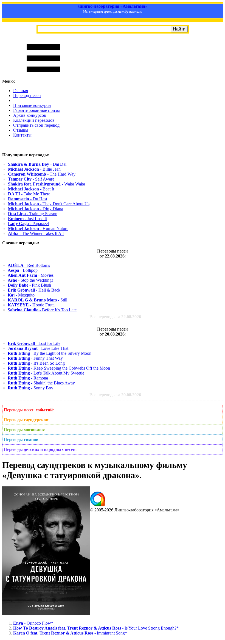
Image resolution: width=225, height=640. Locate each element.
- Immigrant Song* (70, 633)
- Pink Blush (29, 285)
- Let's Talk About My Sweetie (46, 373)
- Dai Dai (37, 164)
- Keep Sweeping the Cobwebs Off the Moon (59, 368)
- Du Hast (27, 198)
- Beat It (31, 189)
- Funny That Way (35, 358)
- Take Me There (29, 194)
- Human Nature (38, 228)
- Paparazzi (28, 223)
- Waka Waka (46, 184)
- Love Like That (38, 348)
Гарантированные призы (36, 110)
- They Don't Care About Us (48, 203)
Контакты (22, 135)
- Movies (31, 275)
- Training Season (32, 213)
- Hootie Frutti (31, 305)
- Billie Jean (34, 169)
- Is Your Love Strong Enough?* (96, 628)
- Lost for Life (34, 343)
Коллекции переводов (34, 120)
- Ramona (28, 378)
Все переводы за (115, 316)
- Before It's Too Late (42, 309)
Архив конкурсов (29, 115)
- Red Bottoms (29, 265)
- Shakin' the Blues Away (41, 383)
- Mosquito (21, 295)
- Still (37, 300)
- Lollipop (23, 270)
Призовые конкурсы (32, 105)
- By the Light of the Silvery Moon (49, 353)
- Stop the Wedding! (30, 280)
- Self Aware (31, 179)
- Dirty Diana (35, 208)
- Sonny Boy (30, 388)
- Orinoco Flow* (33, 623)
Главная (20, 90)
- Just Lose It (27, 218)
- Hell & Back (34, 290)
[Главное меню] (43, 76)
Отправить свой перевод (36, 125)
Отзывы (20, 130)
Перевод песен (27, 95)
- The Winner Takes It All (36, 233)
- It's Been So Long (36, 363)
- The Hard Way (41, 174)
